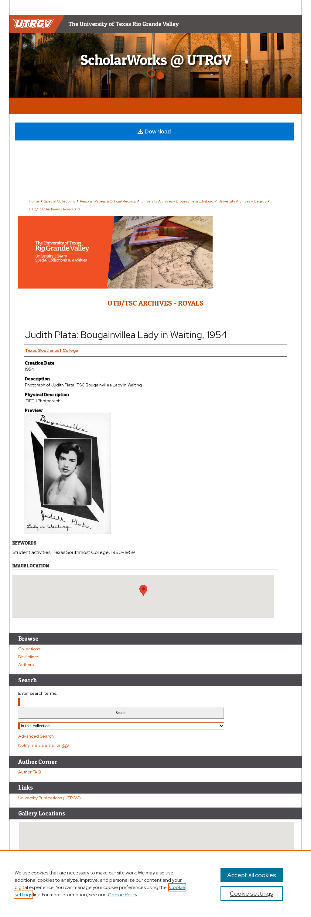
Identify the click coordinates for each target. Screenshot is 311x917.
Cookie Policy (122, 894)
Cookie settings (251, 894)
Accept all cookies (251, 875)
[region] (155, 883)
